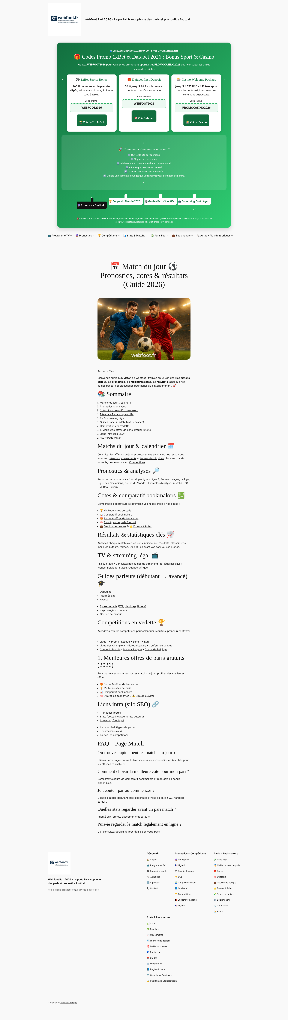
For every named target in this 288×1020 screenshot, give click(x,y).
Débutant (105, 591)
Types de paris (108, 606)
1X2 (121, 606)
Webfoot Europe (68, 1002)
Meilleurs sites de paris (117, 510)
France (102, 567)
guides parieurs (107, 385)
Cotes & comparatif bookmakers (119, 410)
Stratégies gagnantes (116, 695)
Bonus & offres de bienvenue (121, 518)
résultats (115, 458)
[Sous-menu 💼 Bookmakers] (192, 235)
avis (118, 731)
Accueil (102, 371)
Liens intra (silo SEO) (112, 433)
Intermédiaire (108, 595)
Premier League (169, 479)
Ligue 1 (155, 479)
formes (124, 546)
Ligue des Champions (110, 483)
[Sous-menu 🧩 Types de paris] (233, 894)
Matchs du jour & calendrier (116, 402)
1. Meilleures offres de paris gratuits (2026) (125, 429)
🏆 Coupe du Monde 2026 (124, 201)
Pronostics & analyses (113, 406)
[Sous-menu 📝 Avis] (222, 911)
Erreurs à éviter (142, 526)
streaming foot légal (158, 563)
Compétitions (137, 462)
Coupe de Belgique (156, 649)
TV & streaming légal (112, 418)
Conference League (160, 645)
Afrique (143, 567)
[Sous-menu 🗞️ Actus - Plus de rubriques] (232, 235)
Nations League (132, 649)
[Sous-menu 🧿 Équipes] (159, 952)
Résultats (177, 760)
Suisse (123, 567)
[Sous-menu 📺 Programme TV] (71, 235)
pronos (175, 546)
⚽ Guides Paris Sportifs (159, 201)
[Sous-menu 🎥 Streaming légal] (167, 871)
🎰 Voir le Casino (196, 122)
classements (128, 458)
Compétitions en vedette (114, 426)
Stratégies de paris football (120, 522)
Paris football (107, 727)
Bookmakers (107, 731)
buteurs (138, 716)
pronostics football (127, 479)
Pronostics (161, 760)
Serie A (137, 641)
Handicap (130, 606)
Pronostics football (111, 712)
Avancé (104, 599)
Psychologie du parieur (113, 610)
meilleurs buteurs (108, 546)
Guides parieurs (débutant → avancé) (122, 422)
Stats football (108, 716)
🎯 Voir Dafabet (144, 118)
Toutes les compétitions (114, 734)
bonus (176, 778)
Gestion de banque (115, 526)
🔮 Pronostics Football (91, 205)
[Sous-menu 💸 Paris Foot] (167, 235)
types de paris (125, 727)
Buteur (141, 606)
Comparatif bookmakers (118, 514)
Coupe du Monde (135, 483)
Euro (147, 641)
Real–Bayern (110, 487)
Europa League (137, 645)
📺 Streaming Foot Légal (193, 201)
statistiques (127, 385)
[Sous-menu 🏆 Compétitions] (119, 235)
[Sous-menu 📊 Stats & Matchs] (146, 235)
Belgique (112, 567)
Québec (133, 567)
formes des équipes (152, 458)
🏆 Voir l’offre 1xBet (91, 122)
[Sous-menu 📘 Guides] (186, 888)
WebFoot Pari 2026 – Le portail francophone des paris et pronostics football (137, 19)
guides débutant (118, 797)
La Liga (185, 479)
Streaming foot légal (112, 720)
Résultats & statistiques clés (117, 414)
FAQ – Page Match (110, 437)
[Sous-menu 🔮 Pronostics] (93, 235)
